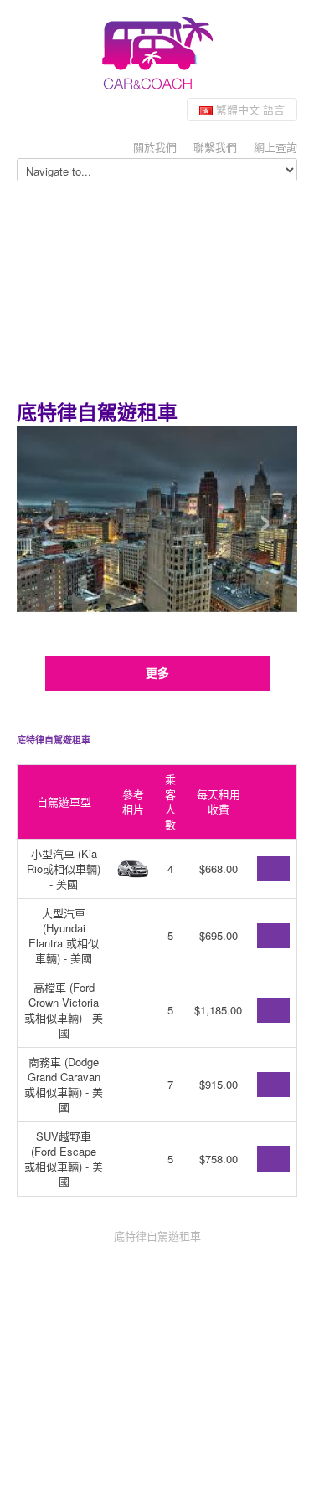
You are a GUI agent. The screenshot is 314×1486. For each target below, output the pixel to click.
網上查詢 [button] (275, 147)
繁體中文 (249, 109)
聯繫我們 (215, 147)
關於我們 (155, 147)
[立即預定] (273, 868)
